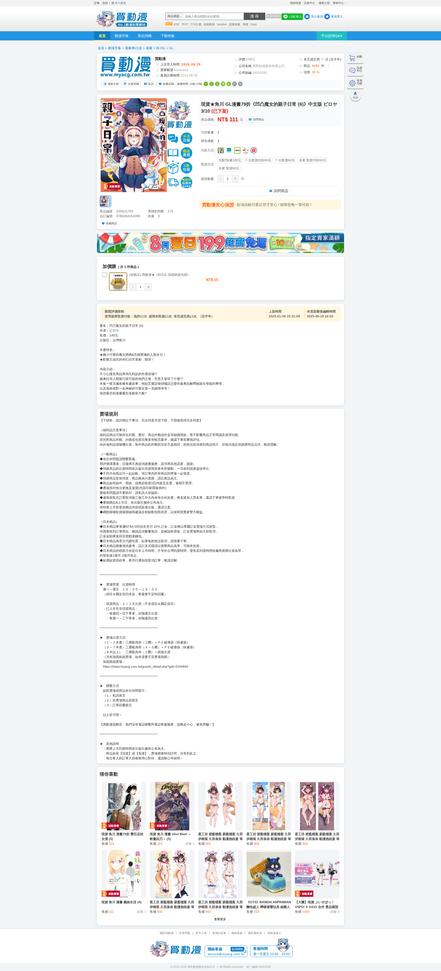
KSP (176, 24)
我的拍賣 (295, 3)
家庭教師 (209, 24)
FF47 (185, 24)
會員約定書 (219, 933)
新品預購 (145, 36)
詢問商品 (258, 119)
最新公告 (324, 3)
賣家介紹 (113, 83)
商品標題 (173, 16)
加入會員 (120, 3)
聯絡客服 (237, 933)
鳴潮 (245, 24)
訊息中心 (310, 3)
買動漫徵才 (274, 933)
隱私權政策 (255, 933)
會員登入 (337, 16)
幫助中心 (338, 3)
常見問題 (184, 933)
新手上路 (201, 933)
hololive (222, 24)
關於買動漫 (167, 933)
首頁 (102, 36)
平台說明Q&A (331, 36)
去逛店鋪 (133, 83)
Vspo (253, 24)
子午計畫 (195, 24)
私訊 (151, 83)
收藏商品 (111, 223)
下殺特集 (168, 36)
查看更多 (220, 919)
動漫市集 (122, 36)
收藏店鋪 (168, 83)
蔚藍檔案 (234, 24)
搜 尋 (254, 16)
